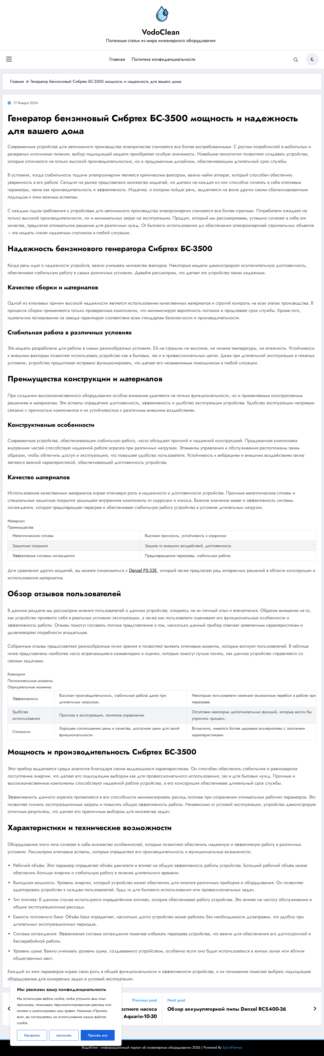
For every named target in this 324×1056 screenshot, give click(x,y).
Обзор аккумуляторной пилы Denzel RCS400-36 (226, 1009)
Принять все (98, 1035)
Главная (117, 59)
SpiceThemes (232, 1047)
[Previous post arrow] (9, 1009)
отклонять (64, 1035)
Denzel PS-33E (143, 570)
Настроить (32, 1035)
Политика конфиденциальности (163, 59)
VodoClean (161, 32)
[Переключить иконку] (9, 60)
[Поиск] (296, 60)
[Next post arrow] (314, 1009)
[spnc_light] (312, 59)
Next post (176, 1000)
